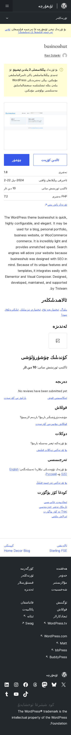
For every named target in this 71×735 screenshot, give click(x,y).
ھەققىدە (61, 568)
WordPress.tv (55, 623)
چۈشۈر (16, 160)
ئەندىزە (29, 589)
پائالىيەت (28, 609)
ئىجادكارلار (60, 616)
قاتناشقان (27, 602)
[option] (58, 341)
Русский (51, 474)
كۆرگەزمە (27, 568)
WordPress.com (53, 636)
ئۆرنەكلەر (61, 18)
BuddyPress (56, 657)
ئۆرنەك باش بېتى (57, 204)
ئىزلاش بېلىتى (59, 516)
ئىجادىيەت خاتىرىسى (55, 502)
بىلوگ (64, 309)
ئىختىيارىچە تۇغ (50, 309)
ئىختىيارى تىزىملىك (30, 309)
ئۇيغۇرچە (52, 675)
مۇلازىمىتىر (60, 582)
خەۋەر (63, 575)
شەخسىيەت (59, 589)
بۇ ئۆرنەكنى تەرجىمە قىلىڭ (51, 482)
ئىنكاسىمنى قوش (57, 397)
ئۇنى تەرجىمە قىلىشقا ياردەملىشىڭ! (29, 30)
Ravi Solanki (52, 55)
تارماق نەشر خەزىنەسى (53, 506)
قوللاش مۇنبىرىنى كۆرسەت (51, 423)
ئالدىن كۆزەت (50, 160)
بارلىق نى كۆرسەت (15, 397)
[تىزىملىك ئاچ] (6, 6)
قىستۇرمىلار (26, 582)
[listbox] (35, 341)
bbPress (59, 650)
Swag (27, 623)
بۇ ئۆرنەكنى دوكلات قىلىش (51, 450)
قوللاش (62, 609)
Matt (61, 643)
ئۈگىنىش (61, 602)
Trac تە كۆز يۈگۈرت (55, 511)
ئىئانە (28, 616)
